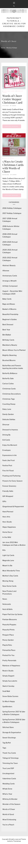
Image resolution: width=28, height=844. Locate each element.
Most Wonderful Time (11, 571)
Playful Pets (7, 645)
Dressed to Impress (10, 430)
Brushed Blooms (8, 360)
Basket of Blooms (9, 309)
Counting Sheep (8, 404)
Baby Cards (6, 299)
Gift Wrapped (7, 496)
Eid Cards (6, 440)
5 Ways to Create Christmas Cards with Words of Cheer (13, 166)
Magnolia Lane (8, 560)
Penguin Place (8, 635)
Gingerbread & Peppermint (13, 506)
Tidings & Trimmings (10, 758)
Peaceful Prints (8, 630)
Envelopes (6, 450)
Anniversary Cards (9, 276)
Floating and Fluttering (11, 476)
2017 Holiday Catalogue (11, 213)
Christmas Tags (8, 399)
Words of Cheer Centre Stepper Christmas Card (12, 99)
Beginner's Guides (9, 319)
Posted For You (8, 655)
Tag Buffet (6, 743)
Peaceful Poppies (9, 625)
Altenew (5, 271)
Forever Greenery (9, 486)
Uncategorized (8, 773)
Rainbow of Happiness (11, 666)
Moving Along (7, 581)
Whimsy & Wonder (9, 799)
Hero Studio (7, 522)
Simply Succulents (9, 681)
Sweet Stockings (9, 738)
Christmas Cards (9, 91)
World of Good (8, 814)
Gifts (4, 501)
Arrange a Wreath (9, 281)
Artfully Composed (9, 286)
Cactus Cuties (8, 384)
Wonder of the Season (11, 804)
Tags (4, 748)
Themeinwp (17, 841)
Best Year (6, 330)
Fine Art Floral (8, 471)
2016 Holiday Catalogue (11, 208)
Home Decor (7, 532)
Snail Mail (6, 691)
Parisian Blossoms (9, 619)
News (4, 599)
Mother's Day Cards (10, 576)
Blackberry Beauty (9, 345)
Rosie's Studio (7, 671)
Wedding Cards (8, 784)
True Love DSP (8, 768)
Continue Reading (11, 126)
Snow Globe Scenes (10, 696)
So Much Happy (8, 701)
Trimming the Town (10, 763)
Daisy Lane (6, 409)
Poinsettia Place (8, 650)
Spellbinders (7, 706)
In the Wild (6, 537)
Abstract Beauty (9, 265)
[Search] (14, 6)
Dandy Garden (8, 414)
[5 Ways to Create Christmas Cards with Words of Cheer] (14, 144)
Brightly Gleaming (9, 355)
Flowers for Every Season (12, 481)
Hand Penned (7, 512)
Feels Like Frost (8, 460)
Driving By (6, 435)
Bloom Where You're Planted (13, 350)
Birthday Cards (8, 340)
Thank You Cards (9, 753)
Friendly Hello (7, 491)
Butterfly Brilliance (9, 373)
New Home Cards (9, 586)
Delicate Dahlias (8, 419)
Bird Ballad (6, 335)
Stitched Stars (8, 727)
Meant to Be (7, 566)
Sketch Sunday (8, 686)
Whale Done (7, 789)
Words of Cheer (8, 158)
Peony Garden (8, 640)
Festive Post (7, 465)
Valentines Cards (9, 779)
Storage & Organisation (11, 732)
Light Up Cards (8, 555)
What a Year (7, 794)
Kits (4, 550)
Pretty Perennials (9, 660)
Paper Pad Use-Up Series (12, 614)
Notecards (6, 604)
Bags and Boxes (8, 304)
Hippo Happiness (9, 527)
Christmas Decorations (11, 394)
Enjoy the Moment (9, 445)
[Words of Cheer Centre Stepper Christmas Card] (14, 77)
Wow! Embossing (9, 820)
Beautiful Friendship (10, 314)
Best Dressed (7, 325)
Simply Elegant (8, 676)
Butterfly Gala (8, 378)
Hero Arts (6, 517)
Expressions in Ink (9, 455)
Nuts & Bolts (7, 609)
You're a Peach (8, 825)
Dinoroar (5, 425)
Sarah (14, 105)
